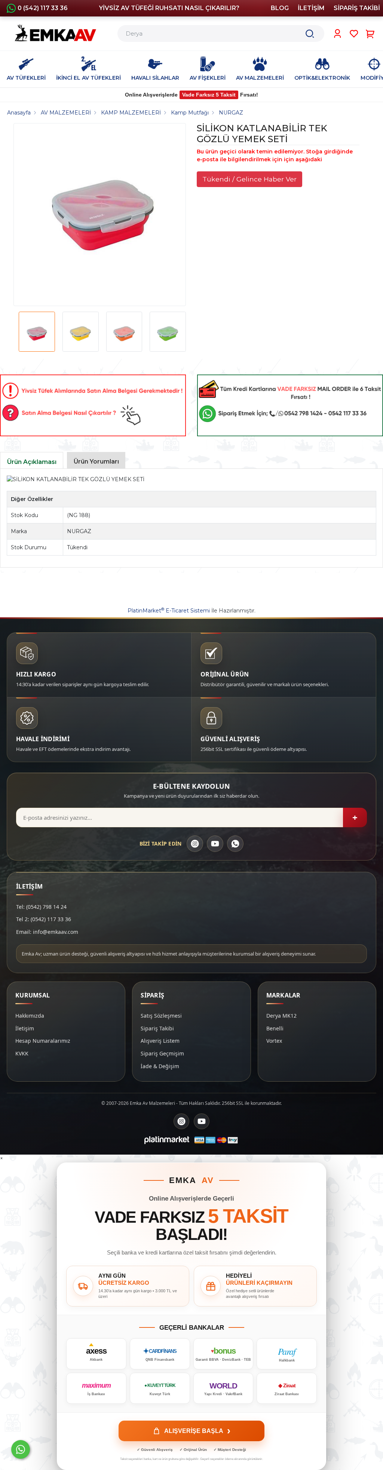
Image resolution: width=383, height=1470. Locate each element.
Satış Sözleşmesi (161, 1015)
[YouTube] (215, 843)
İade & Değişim (160, 1066)
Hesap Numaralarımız (42, 1040)
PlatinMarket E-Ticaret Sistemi (169, 610)
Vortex (274, 1040)
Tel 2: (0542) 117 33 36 (43, 919)
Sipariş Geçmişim (162, 1053)
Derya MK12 (281, 1015)
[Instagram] (195, 843)
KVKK (21, 1053)
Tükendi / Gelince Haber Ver (249, 179)
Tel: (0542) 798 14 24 (41, 906)
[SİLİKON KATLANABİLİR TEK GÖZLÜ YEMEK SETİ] (103, 214)
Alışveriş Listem (160, 1040)
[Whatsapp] (20, 1449)
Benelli (275, 1028)
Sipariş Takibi (157, 1028)
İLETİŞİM (311, 8)
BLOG (280, 8)
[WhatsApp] (235, 843)
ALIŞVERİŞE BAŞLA (197, 1430)
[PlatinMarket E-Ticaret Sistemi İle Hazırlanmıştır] (166, 1140)
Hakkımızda (29, 1015)
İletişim (24, 1028)
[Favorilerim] (354, 33)
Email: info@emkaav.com (47, 931)
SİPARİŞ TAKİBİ (357, 8)
